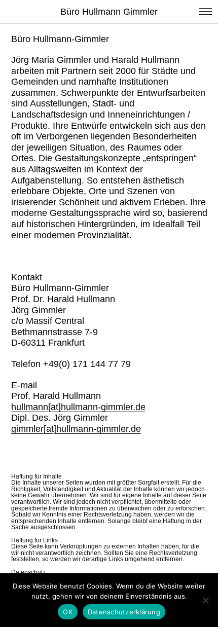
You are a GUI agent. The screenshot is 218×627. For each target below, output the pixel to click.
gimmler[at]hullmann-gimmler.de (76, 429)
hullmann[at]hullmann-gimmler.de (78, 407)
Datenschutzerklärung (124, 612)
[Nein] (205, 600)
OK (67, 612)
